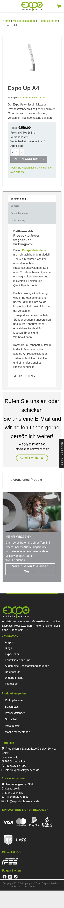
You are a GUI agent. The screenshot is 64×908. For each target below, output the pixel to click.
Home (6, 20)
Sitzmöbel (11, 719)
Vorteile (15, 206)
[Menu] (5, 6)
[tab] (32, 198)
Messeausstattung (24, 20)
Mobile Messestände (17, 732)
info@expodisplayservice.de (21, 770)
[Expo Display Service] (32, 6)
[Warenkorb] (58, 6)
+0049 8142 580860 (16, 797)
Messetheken (13, 725)
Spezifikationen (19, 213)
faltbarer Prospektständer (32, 97)
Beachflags (12, 706)
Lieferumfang (18, 220)
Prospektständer (15, 713)
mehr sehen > (24, 376)
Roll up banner (14, 700)
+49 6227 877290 (15, 765)
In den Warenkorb (29, 159)
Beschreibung (18, 198)
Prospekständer (47, 20)
